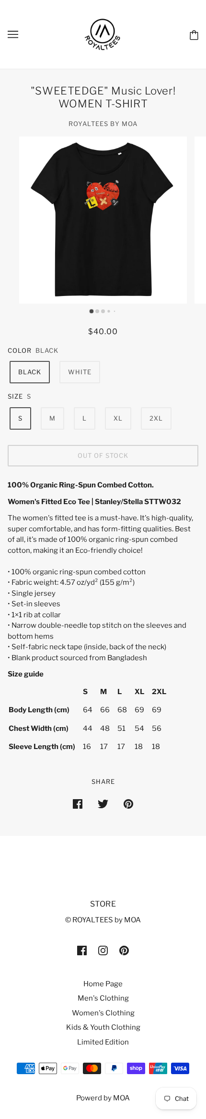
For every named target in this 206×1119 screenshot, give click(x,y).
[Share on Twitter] (103, 803)
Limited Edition (103, 1042)
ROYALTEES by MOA (103, 123)
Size (15, 396)
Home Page (103, 984)
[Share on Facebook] (77, 803)
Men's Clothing (103, 998)
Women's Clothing (103, 1013)
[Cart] (194, 34)
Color (20, 350)
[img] (81, 950)
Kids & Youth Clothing (103, 1027)
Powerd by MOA (103, 1098)
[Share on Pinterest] (128, 803)
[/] (103, 34)
